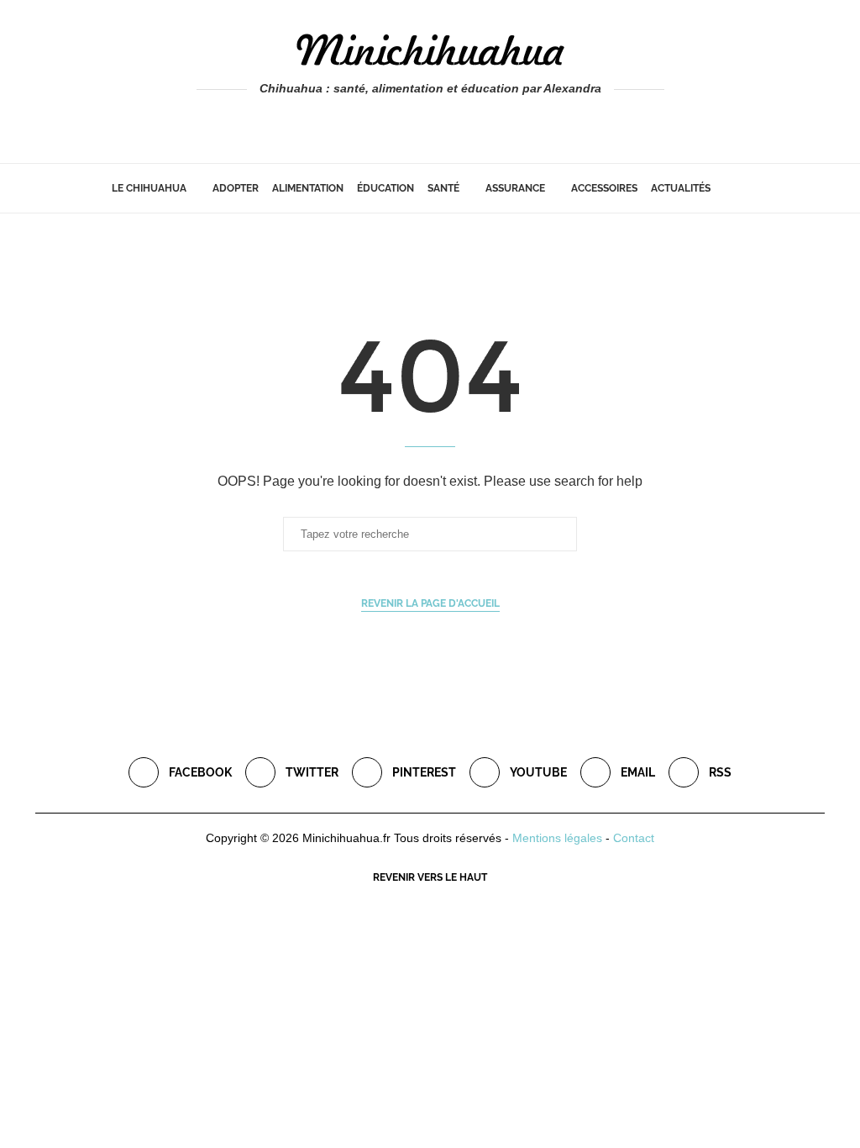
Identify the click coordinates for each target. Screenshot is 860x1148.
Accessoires (604, 188)
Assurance (515, 188)
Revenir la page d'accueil (430, 603)
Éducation (385, 188)
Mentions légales (557, 838)
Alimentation (307, 188)
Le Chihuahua (149, 188)
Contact (633, 838)
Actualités (681, 188)
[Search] (740, 188)
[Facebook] (394, 122)
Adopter (235, 188)
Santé (443, 188)
